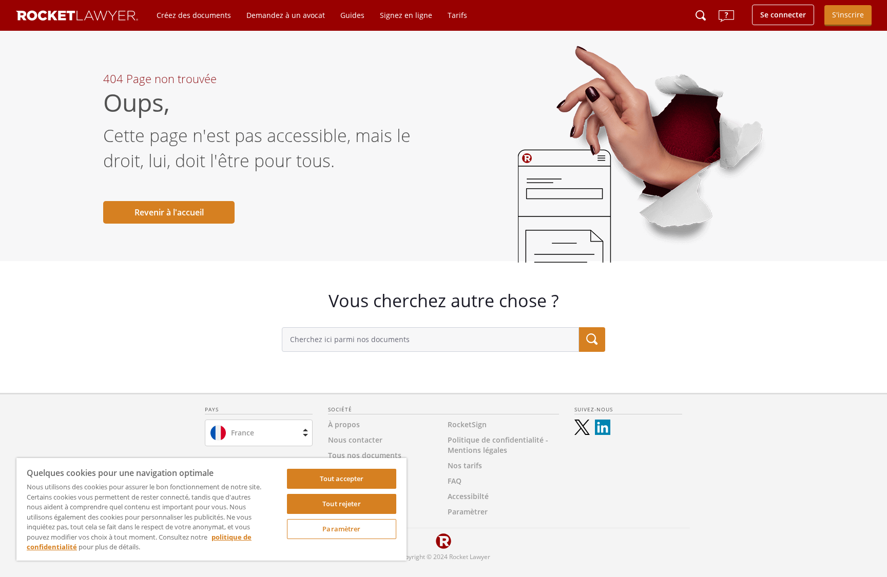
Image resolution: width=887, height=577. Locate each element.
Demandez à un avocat (285, 15)
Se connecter (783, 14)
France (242, 432)
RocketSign (467, 424)
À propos (344, 424)
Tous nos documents (364, 455)
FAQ (454, 481)
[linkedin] (602, 427)
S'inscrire (848, 14)
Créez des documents (194, 15)
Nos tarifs (465, 465)
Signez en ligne (406, 15)
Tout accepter (342, 478)
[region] (211, 509)
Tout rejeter (341, 503)
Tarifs (457, 15)
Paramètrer (341, 528)
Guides (352, 15)
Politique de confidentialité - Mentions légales (498, 445)
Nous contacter (355, 440)
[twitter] (582, 427)
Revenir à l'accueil (169, 212)
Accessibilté (468, 496)
